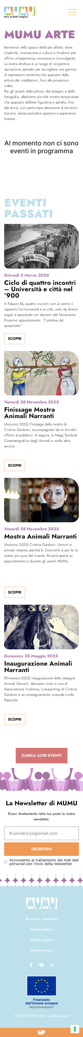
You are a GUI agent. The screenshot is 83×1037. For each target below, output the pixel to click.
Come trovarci (41, 950)
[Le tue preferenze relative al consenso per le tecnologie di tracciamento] (75, 1029)
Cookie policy (41, 939)
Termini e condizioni (41, 918)
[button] (42, 755)
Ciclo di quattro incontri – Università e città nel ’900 (40, 289)
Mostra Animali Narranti (40, 536)
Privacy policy (41, 929)
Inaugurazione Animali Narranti (38, 667)
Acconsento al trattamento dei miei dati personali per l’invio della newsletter (44, 862)
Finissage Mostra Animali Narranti (29, 413)
